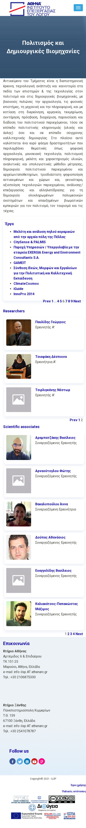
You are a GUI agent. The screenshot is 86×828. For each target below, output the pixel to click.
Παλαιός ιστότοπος (74, 791)
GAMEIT (20, 263)
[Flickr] (42, 761)
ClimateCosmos (26, 284)
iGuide (18, 289)
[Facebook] (12, 761)
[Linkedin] (27, 761)
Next (77, 301)
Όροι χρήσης (78, 785)
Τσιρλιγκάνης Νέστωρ (52, 390)
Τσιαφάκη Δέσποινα (51, 357)
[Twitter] (20, 761)
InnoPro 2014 (24, 294)
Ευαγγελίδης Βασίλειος (53, 571)
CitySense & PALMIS (30, 242)
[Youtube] (34, 761)
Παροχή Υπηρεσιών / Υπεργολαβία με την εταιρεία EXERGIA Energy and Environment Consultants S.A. (47, 252)
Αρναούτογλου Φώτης (53, 471)
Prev (47, 301)
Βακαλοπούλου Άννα (51, 504)
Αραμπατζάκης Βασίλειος (55, 438)
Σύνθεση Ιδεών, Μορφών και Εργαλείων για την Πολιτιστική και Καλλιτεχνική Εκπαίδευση (45, 273)
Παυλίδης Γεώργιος (50, 322)
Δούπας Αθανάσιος (50, 537)
